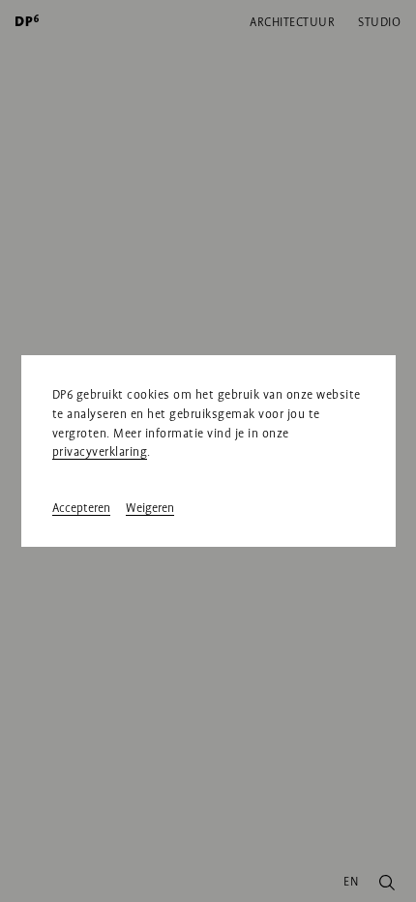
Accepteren (81, 508)
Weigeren (150, 508)
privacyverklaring (100, 452)
